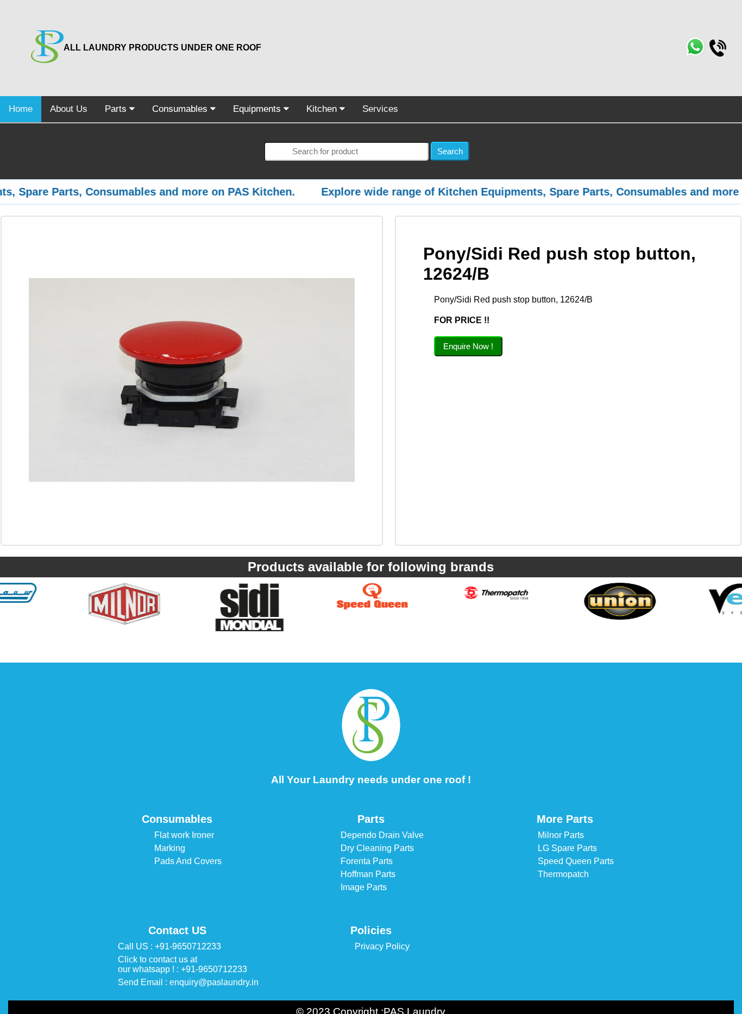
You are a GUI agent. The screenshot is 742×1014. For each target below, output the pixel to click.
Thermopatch (563, 874)
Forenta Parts (367, 861)
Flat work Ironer (184, 835)
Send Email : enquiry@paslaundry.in (188, 982)
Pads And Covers (188, 861)
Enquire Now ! (468, 346)
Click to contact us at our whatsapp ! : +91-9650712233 (182, 964)
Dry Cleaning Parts (377, 848)
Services (380, 109)
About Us (68, 109)
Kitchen (322, 109)
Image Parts (364, 887)
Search (450, 151)
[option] (62, 604)
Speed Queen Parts (576, 861)
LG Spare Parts (567, 848)
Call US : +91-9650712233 (169, 946)
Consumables (181, 109)
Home (21, 109)
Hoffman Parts (368, 874)
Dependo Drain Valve (382, 835)
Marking (169, 848)
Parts (117, 109)
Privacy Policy (382, 946)
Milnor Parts (561, 835)
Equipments (258, 109)
